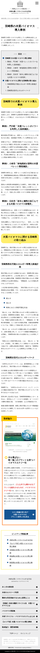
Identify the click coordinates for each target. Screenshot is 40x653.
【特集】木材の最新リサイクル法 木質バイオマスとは (18, 604)
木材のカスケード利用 (10, 592)
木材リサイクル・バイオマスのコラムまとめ (18, 616)
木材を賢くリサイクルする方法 (20, 10)
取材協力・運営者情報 (10, 627)
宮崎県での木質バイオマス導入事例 (18, 58)
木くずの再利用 (8, 587)
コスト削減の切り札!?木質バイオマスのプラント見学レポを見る (20, 514)
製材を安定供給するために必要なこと (16, 598)
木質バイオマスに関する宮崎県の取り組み (20, 81)
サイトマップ (25, 633)
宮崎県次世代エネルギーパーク (18, 90)
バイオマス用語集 (8, 611)
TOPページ (14, 633)
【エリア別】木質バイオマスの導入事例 (17, 622)
